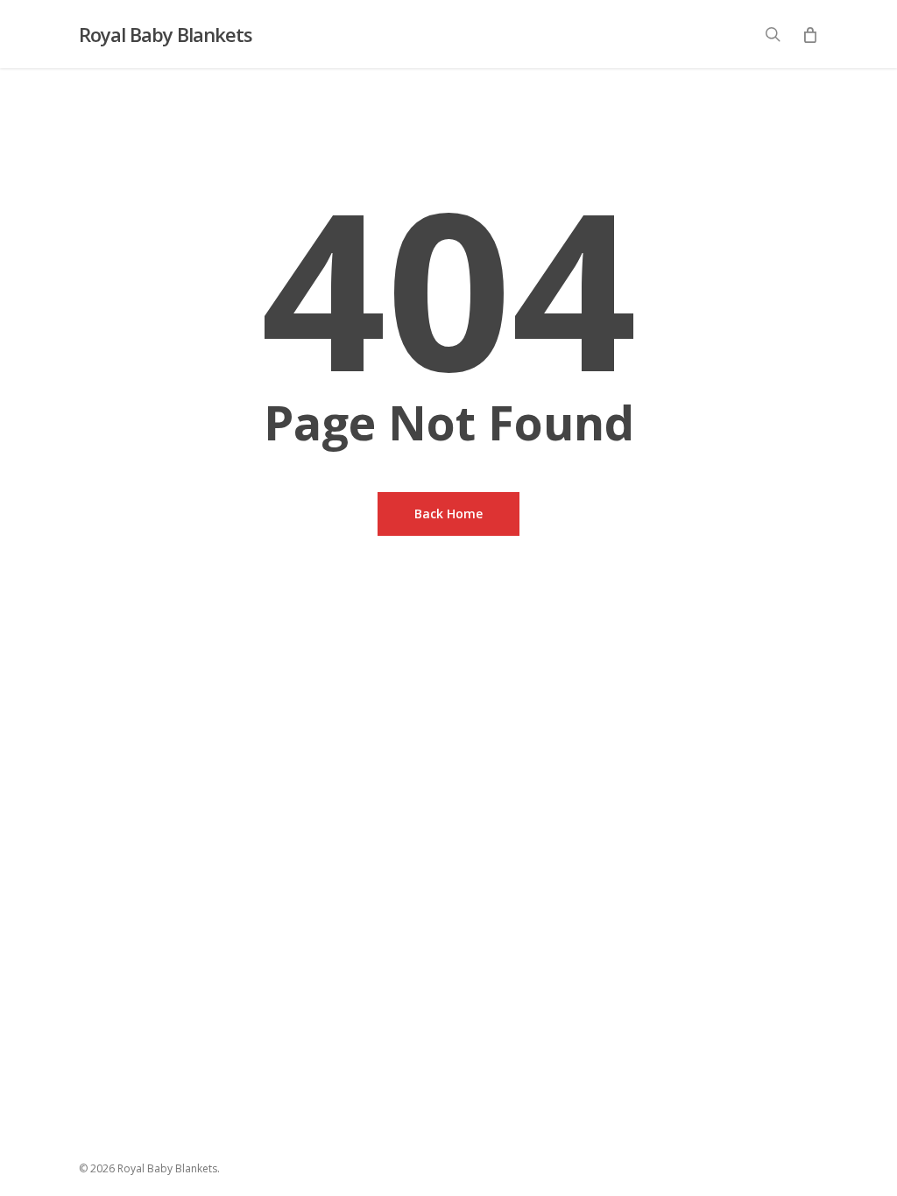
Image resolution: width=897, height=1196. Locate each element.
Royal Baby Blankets (165, 34)
